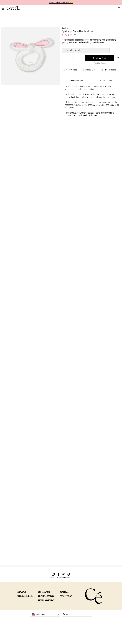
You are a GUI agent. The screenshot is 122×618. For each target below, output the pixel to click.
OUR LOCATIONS (44, 592)
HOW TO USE (106, 80)
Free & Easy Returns (100, 63)
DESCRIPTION (76, 80)
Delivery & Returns (46, 596)
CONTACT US (21, 592)
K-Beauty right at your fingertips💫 (61, 2)
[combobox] (45, 614)
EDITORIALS (64, 592)
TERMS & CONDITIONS (25, 596)
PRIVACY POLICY (66, 596)
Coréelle (65, 28)
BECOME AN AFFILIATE (46, 600)
